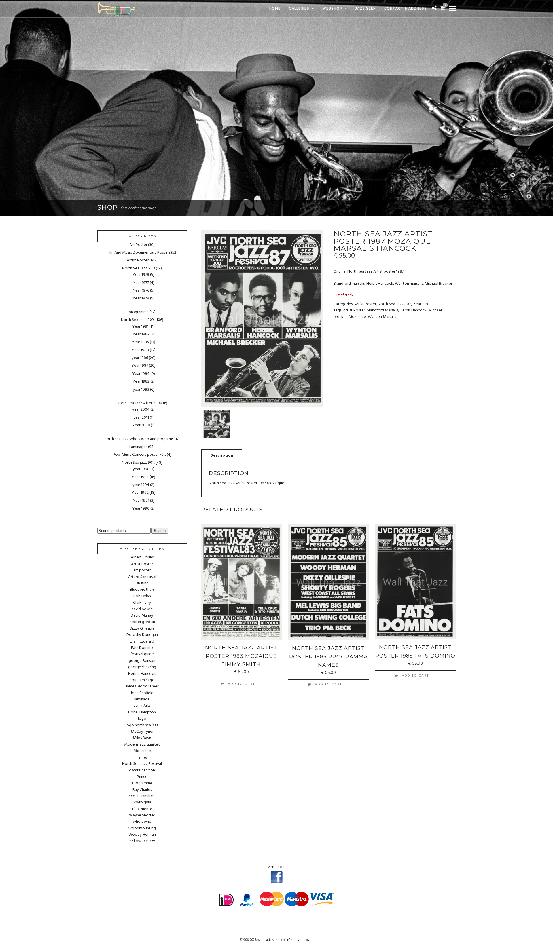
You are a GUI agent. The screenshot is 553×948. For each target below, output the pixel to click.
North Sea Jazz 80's (394, 304)
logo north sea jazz (142, 725)
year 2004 (140, 409)
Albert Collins (142, 557)
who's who (142, 822)
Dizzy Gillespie (142, 629)
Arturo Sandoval (142, 577)
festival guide (142, 654)
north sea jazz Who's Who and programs (139, 439)
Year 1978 (140, 274)
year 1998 (141, 469)
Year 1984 (140, 374)
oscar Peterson (142, 770)
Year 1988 (140, 350)
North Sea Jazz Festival (142, 764)
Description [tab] (221, 455)
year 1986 (140, 358)
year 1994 (140, 485)
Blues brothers (142, 590)
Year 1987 (421, 304)
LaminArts (142, 706)
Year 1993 (140, 477)
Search (160, 531)
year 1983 (141, 389)
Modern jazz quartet (142, 745)
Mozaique (357, 317)
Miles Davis (142, 738)
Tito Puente (142, 809)
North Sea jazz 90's (138, 462)
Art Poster (138, 245)
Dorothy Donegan (142, 635)
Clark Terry (142, 603)
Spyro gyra (142, 802)
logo (142, 719)
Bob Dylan (142, 596)
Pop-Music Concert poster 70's (139, 454)
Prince (142, 777)
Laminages (138, 447)
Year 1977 (141, 283)
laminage (142, 699)
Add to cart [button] (241, 684)
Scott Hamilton (142, 796)
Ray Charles (142, 790)
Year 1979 (140, 298)
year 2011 (141, 417)
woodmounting (142, 828)
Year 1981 (140, 326)
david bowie (142, 609)
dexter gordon (142, 622)
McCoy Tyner (142, 732)
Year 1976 (141, 290)
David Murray (142, 616)
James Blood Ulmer (142, 686)
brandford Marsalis (382, 310)
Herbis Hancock (413, 310)
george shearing (142, 667)
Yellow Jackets (142, 841)
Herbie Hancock (142, 674)
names (142, 758)
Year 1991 (141, 500)
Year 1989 (141, 334)
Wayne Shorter (142, 815)
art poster (142, 570)
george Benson (142, 661)
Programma (142, 783)
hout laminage (142, 680)
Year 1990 (140, 508)
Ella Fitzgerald (142, 642)
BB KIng (142, 583)
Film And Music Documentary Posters (138, 252)
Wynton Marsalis (382, 317)
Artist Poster (365, 304)
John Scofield (142, 693)
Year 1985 (140, 342)
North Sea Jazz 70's (138, 268)
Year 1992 (140, 492)
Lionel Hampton (142, 712)
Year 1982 (140, 381)
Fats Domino (142, 648)
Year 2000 (141, 425)
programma (139, 312)
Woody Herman (142, 835)
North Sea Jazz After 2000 (139, 403)
